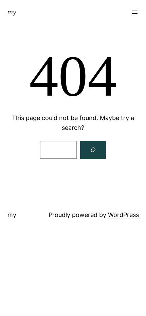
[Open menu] (135, 12)
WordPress (123, 214)
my (11, 12)
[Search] (93, 150)
